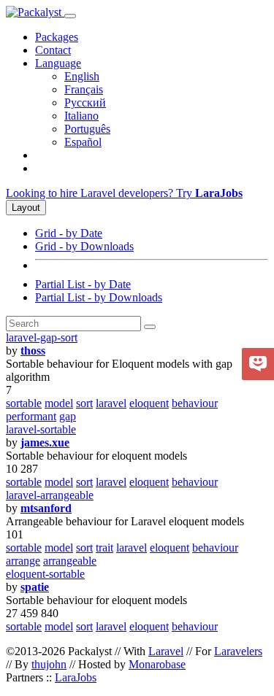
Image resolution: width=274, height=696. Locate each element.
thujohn (48, 664)
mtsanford (46, 508)
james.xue (44, 442)
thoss (32, 350)
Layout (26, 207)
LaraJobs (75, 677)
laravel (111, 403)
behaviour (195, 403)
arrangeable (69, 560)
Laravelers (238, 651)
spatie (34, 587)
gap (67, 416)
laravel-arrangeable (50, 495)
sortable (24, 403)
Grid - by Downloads (84, 246)
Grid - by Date (68, 233)
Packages (56, 37)
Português (87, 129)
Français (83, 89)
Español (83, 142)
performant (31, 416)
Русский (85, 102)
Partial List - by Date (83, 284)
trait (104, 547)
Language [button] (58, 63)
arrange (23, 560)
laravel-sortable (41, 429)
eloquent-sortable (45, 574)
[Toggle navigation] (70, 16)
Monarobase (157, 664)
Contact (53, 50)
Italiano (81, 115)
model (59, 403)
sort (84, 403)
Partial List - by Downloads (98, 297)
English (81, 76)
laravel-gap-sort (41, 337)
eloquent (149, 403)
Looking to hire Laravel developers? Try (124, 193)
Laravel (165, 651)
